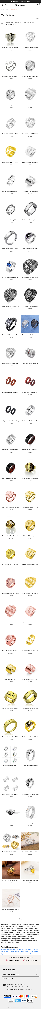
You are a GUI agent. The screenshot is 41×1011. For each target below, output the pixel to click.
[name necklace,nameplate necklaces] (20, 5)
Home (2, 9)
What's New (18, 22)
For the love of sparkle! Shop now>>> (20, 1)
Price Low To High (29, 22)
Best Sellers (9, 22)
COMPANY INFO (9, 970)
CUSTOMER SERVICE (11, 974)
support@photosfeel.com (18, 984)
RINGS (7, 9)
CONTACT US (8, 978)
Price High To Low (11, 24)
